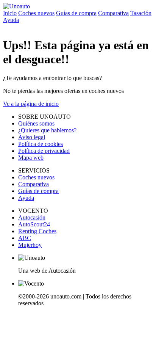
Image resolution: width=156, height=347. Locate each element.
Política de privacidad (44, 151)
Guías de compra (76, 13)
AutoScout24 (34, 224)
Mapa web (31, 157)
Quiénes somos (36, 123)
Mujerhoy (30, 245)
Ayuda (11, 20)
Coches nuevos (36, 13)
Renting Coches (37, 231)
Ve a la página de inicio (31, 103)
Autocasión (31, 217)
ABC (24, 238)
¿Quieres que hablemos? (47, 130)
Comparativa (113, 13)
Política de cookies (40, 144)
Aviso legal (31, 137)
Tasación (140, 13)
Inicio (10, 13)
